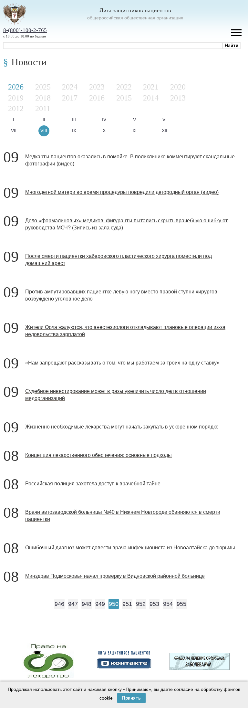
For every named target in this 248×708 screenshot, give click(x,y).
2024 (70, 87)
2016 (97, 98)
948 (86, 604)
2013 (178, 98)
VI (164, 119)
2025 (43, 87)
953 (154, 604)
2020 (178, 87)
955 (181, 604)
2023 (97, 87)
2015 (124, 98)
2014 (151, 98)
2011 (42, 108)
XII (164, 130)
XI (134, 130)
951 (127, 604)
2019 (16, 98)
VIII (43, 130)
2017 (70, 98)
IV (104, 119)
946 (59, 604)
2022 (124, 87)
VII (13, 130)
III (74, 119)
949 (100, 604)
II (44, 119)
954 (168, 604)
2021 (151, 87)
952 (141, 604)
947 (73, 604)
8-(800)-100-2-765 (25, 30)
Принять (131, 698)
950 (114, 604)
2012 (16, 108)
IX (74, 130)
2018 (43, 98)
